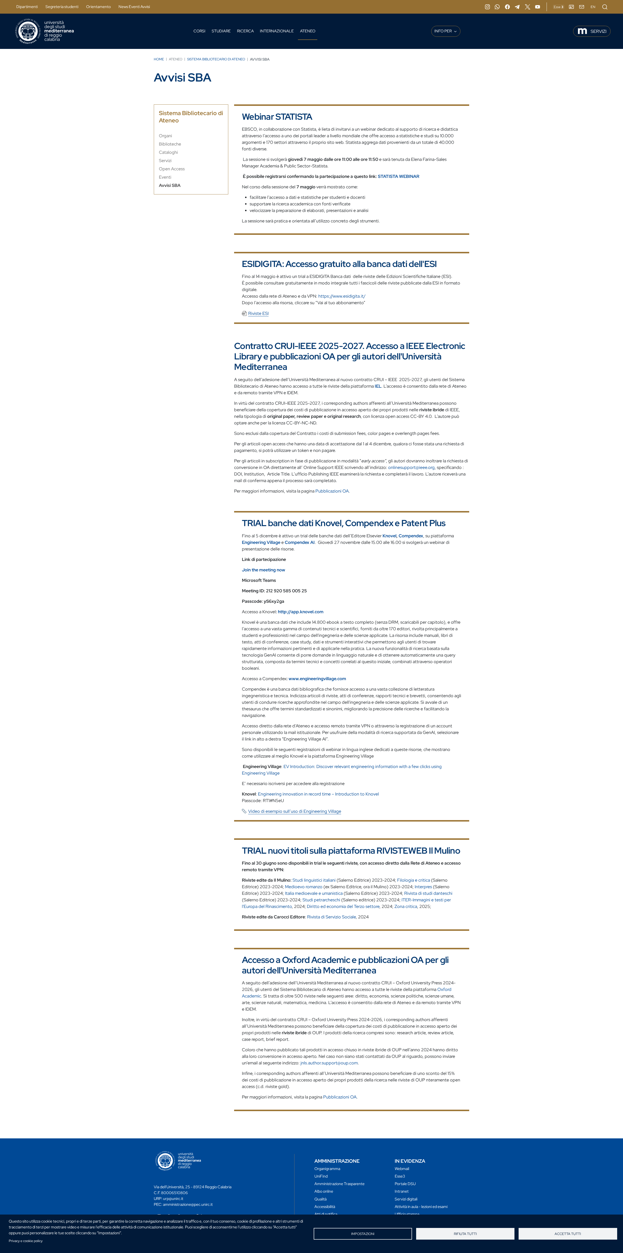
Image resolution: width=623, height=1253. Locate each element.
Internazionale (277, 31)
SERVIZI (598, 31)
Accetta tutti (568, 1234)
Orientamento (98, 6)
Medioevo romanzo (303, 886)
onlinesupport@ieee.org (411, 467)
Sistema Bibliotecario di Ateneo (216, 59)
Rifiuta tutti (465, 1234)
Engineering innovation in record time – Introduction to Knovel (318, 794)
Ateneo (307, 31)
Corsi (199, 31)
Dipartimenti (27, 6)
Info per (443, 31)
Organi (165, 135)
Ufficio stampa (407, 1214)
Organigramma (327, 1168)
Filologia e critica (413, 880)
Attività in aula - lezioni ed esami (421, 1206)
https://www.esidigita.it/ (342, 296)
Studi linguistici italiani (314, 880)
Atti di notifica (325, 1214)
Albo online (323, 1191)
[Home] (44, 31)
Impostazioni (362, 1234)
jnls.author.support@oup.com (329, 1063)
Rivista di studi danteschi (428, 893)
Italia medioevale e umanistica (314, 893)
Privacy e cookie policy (26, 1241)
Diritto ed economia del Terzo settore (343, 906)
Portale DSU (405, 1183)
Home (159, 59)
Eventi (165, 177)
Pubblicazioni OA (332, 491)
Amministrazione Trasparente (339, 1183)
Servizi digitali (406, 1199)
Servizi (165, 160)
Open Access (172, 169)
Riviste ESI (258, 313)
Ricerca (245, 31)
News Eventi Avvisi (134, 6)
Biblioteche (170, 144)
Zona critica (405, 906)
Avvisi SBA (170, 185)
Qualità (320, 1199)
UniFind (321, 1176)
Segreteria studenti (62, 6)
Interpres (423, 886)
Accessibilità (324, 1206)
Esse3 (400, 1176)
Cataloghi (168, 152)
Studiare (221, 31)
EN (593, 7)
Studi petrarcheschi (321, 900)
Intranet (402, 1191)
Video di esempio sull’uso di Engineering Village (294, 811)
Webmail (402, 1168)
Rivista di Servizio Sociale (331, 917)
